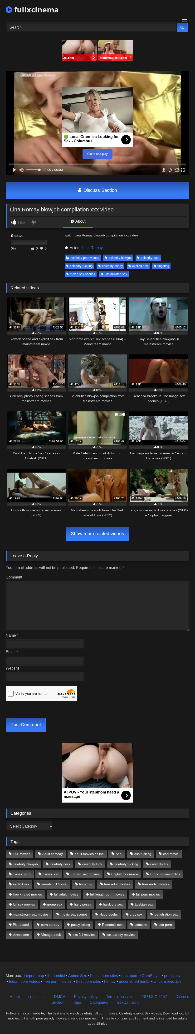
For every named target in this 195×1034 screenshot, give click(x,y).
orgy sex (136, 914)
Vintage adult (51, 935)
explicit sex (140, 266)
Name (12, 635)
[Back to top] (180, 1019)
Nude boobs (108, 914)
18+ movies (21, 854)
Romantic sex (112, 925)
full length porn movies (107, 894)
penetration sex (166, 914)
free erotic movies (155, 884)
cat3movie (171, 854)
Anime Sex (77, 976)
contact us (36, 997)
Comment (14, 577)
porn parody (50, 925)
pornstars (172, 976)
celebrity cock (60, 864)
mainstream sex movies (31, 914)
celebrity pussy (112, 266)
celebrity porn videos (85, 258)
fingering (163, 266)
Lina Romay (92, 248)
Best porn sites (88, 981)
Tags (77, 1002)
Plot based (21, 925)
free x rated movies (27, 894)
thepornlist (56, 976)
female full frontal (54, 884)
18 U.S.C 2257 (154, 997)
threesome (21, 935)
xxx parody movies (121, 935)
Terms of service (119, 997)
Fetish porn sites (104, 976)
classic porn (22, 874)
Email (12, 652)
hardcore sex (113, 904)
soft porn (165, 925)
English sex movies (85, 874)
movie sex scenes (82, 274)
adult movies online (89, 854)
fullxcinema (35, 9)
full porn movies (148, 894)
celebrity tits (159, 864)
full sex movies (24, 904)
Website (13, 668)
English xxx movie (124, 874)
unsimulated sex (116, 274)
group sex (54, 904)
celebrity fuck (150, 258)
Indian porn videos (24, 981)
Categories (99, 1002)
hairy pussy (82, 904)
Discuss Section (99, 190)
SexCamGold (128, 1002)
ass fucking (142, 854)
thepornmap (33, 976)
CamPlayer (151, 976)
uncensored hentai (134, 981)
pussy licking (80, 925)
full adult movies (66, 894)
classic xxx (51, 874)
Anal (119, 854)
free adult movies (117, 884)
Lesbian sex (144, 904)
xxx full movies (84, 935)
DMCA (59, 997)
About (80, 221)
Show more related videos (97, 533)
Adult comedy (52, 854)
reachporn (130, 976)
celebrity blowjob (120, 258)
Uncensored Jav (167, 981)
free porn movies (58, 981)
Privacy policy (86, 997)
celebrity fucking (81, 266)
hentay (110, 981)
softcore (141, 925)
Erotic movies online (165, 874)
